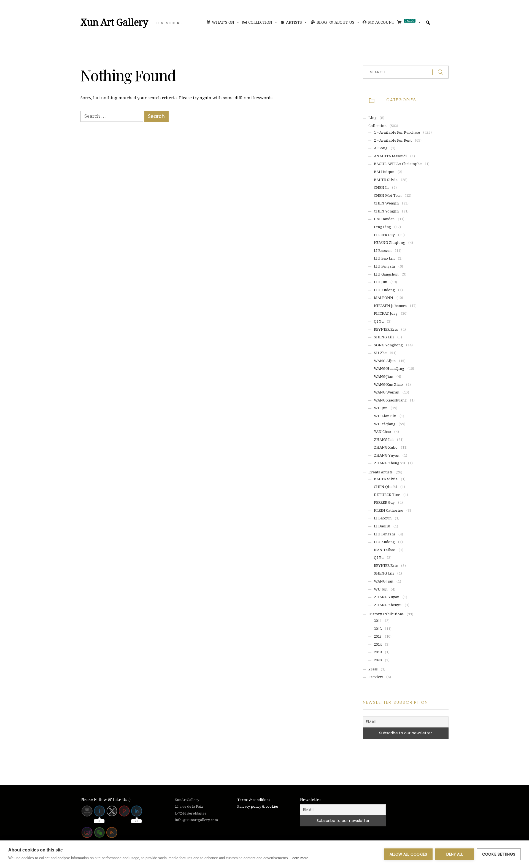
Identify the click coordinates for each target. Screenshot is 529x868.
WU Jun (380, 408)
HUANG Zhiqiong (389, 243)
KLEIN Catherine (388, 510)
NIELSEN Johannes (390, 306)
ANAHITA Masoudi (390, 156)
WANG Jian (383, 376)
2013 (378, 636)
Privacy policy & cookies (257, 806)
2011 (378, 621)
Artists (294, 22)
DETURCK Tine (387, 495)
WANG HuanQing (389, 368)
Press (373, 669)
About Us (344, 22)
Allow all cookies (408, 854)
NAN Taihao (384, 550)
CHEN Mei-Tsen (387, 195)
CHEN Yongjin (386, 211)
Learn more (299, 858)
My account (381, 22)
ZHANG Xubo (386, 447)
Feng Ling (382, 227)
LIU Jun (380, 282)
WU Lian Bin (385, 416)
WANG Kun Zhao (388, 384)
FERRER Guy (384, 235)
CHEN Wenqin (386, 203)
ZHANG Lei (384, 440)
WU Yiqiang (384, 424)
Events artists (380, 472)
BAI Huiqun (384, 172)
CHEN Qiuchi (385, 487)
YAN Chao (382, 432)
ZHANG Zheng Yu (389, 463)
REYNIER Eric (386, 329)
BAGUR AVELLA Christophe (398, 164)
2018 (378, 652)
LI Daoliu (382, 526)
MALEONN (383, 298)
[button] (428, 22)
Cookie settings (498, 854)
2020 (378, 660)
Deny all (454, 854)
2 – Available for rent (393, 140)
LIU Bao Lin (384, 258)
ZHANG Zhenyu (387, 605)
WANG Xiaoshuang (390, 400)
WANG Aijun (385, 361)
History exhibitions (386, 614)
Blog (322, 22)
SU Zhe (380, 353)
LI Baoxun (383, 251)
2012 (378, 629)
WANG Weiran (386, 392)
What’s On (223, 22)
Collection (260, 22)
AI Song (380, 148)
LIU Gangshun (386, 274)
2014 (378, 644)
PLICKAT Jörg (386, 313)
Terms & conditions (253, 800)
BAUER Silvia (386, 180)
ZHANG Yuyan (386, 455)
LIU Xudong (384, 290)
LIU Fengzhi (384, 266)
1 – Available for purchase (397, 132)
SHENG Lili (384, 337)
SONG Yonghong (388, 345)
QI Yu (379, 321)
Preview (375, 677)
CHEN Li (381, 187)
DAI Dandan (384, 219)
